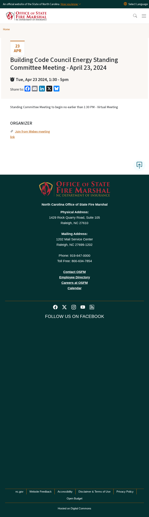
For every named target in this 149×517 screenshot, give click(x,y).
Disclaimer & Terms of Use (94, 491)
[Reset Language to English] (125, 4)
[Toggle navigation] (144, 16)
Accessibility (65, 491)
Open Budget (74, 498)
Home (6, 29)
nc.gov (19, 491)
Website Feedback (40, 491)
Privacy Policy (125, 491)
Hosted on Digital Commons (74, 508)
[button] (132, 16)
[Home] (26, 12)
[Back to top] (139, 165)
